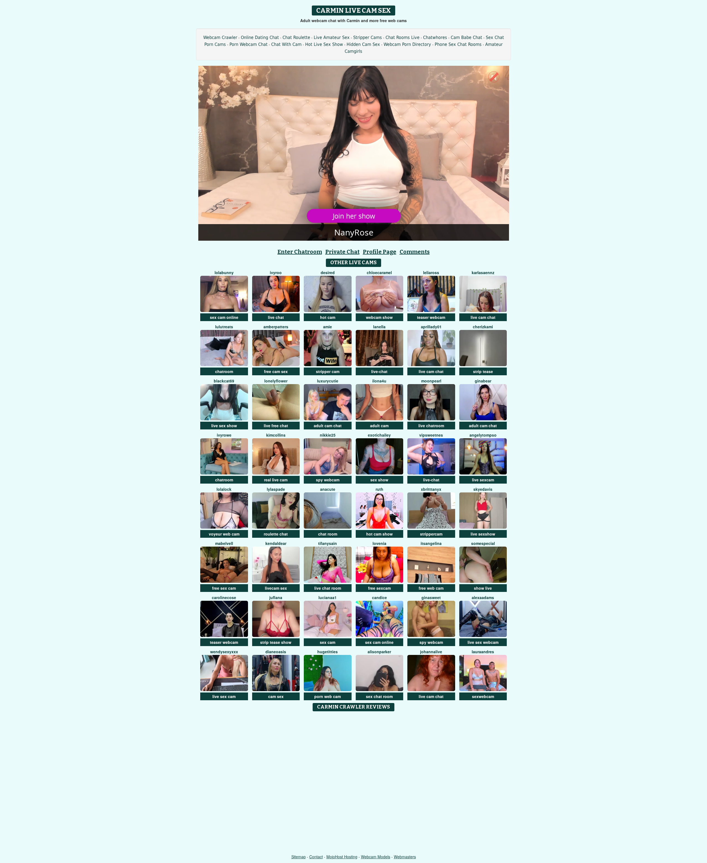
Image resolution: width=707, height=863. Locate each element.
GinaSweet (431, 597)
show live (483, 588)
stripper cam (327, 371)
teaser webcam (431, 317)
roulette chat (276, 534)
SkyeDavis (482, 489)
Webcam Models (375, 856)
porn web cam (327, 696)
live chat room (327, 588)
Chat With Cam (286, 44)
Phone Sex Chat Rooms (458, 44)
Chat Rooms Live (403, 37)
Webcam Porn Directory (407, 44)
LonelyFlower (275, 381)
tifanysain (327, 543)
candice (379, 597)
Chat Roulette (296, 37)
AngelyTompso (483, 435)
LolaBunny (224, 272)
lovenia (379, 543)
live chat (276, 317)
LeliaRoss (431, 272)
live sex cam (224, 696)
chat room (327, 534)
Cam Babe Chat (466, 37)
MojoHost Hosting (341, 856)
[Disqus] (353, 783)
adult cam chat (328, 425)
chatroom (224, 371)
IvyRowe (224, 435)
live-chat (379, 371)
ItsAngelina (431, 543)
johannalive (431, 651)
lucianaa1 (327, 597)
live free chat (276, 425)
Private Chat (342, 251)
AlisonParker (379, 651)
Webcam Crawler (220, 37)
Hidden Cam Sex (363, 44)
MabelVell (224, 543)
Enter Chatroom (300, 251)
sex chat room (379, 696)
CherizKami (483, 326)
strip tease (483, 371)
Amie (327, 326)
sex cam (327, 642)
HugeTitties (327, 651)
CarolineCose (224, 597)
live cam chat (483, 317)
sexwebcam (483, 696)
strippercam (431, 534)
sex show (379, 479)
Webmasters (405, 856)
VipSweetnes (431, 435)
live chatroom (431, 425)
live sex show (224, 425)
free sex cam (224, 588)
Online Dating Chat (260, 37)
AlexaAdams (483, 597)
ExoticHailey (379, 435)
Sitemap (298, 856)
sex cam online (224, 317)
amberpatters (275, 326)
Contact (316, 856)
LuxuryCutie (327, 381)
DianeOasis (275, 651)
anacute (327, 489)
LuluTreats (224, 326)
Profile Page (379, 251)
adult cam (379, 425)
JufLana (275, 597)
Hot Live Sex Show (324, 44)
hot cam (327, 317)
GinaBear (483, 381)
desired (328, 272)
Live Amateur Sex (332, 37)
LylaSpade (276, 489)
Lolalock (224, 489)
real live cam (275, 479)
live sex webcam (483, 642)
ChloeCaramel (379, 272)
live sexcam (483, 479)
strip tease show (275, 642)
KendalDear (275, 543)
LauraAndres (483, 651)
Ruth (379, 489)
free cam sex (276, 371)
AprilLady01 (431, 326)
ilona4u (379, 381)
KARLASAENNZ (483, 272)
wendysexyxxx (224, 651)
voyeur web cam (224, 534)
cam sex (276, 696)
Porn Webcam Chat (248, 44)
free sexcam (379, 588)
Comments (415, 251)
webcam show (379, 317)
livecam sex (276, 588)
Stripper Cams (367, 37)
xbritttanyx (431, 489)
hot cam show (379, 534)
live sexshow (483, 534)
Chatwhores (435, 37)
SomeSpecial (483, 543)
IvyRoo (276, 272)
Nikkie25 (328, 435)
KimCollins (276, 435)
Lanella (379, 326)
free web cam (431, 588)
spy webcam (327, 479)
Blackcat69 (224, 381)
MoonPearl (431, 381)
